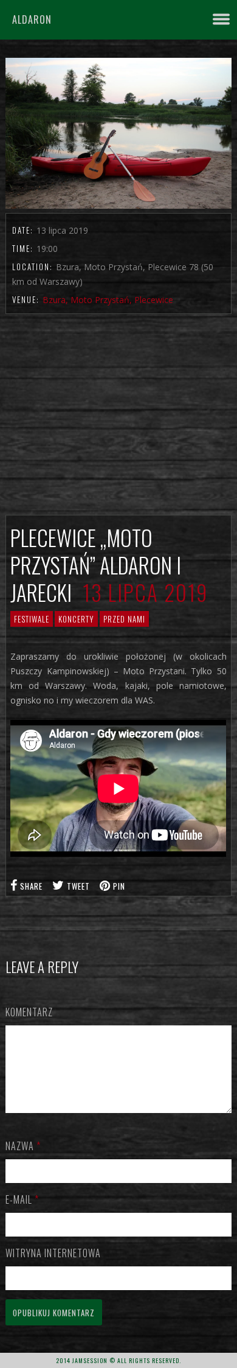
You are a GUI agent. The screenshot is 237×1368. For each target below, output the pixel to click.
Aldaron (32, 19)
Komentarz (29, 1012)
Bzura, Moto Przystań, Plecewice (108, 299)
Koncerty (76, 619)
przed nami (124, 619)
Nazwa (23, 1146)
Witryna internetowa (53, 1253)
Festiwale (31, 619)
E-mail (22, 1199)
